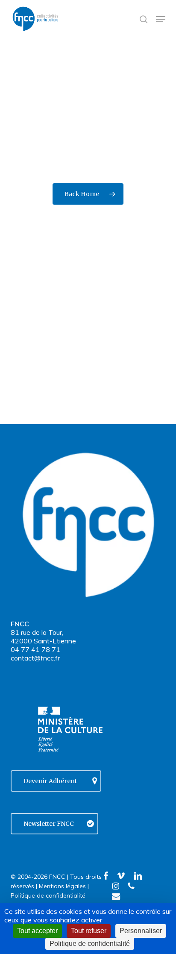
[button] (160, 19)
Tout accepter (37, 930)
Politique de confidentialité (48, 895)
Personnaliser (141, 930)
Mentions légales (62, 886)
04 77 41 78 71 (35, 649)
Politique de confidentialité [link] (90, 943)
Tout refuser (88, 930)
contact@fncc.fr (35, 658)
